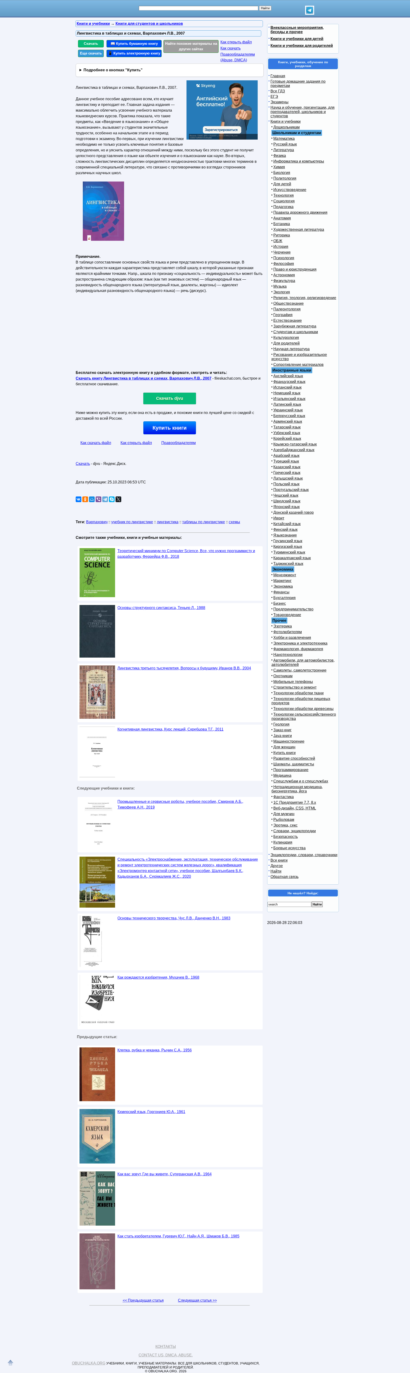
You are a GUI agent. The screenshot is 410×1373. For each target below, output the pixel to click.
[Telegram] (105, 499)
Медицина (282, 775)
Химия (279, 167)
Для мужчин (283, 814)
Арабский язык (286, 456)
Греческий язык (286, 473)
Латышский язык (288, 478)
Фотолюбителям (287, 632)
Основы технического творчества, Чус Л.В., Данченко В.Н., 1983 (173, 918)
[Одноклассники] (85, 499)
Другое (276, 866)
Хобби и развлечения (292, 638)
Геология (281, 724)
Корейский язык (287, 438)
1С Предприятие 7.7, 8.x (294, 802)
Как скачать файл (95, 443)
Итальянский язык (289, 399)
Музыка (280, 286)
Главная (277, 76)
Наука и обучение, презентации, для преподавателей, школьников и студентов (302, 111)
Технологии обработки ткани (298, 693)
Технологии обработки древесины (303, 709)
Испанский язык (287, 387)
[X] (118, 499)
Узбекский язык (286, 433)
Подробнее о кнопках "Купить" (113, 70)
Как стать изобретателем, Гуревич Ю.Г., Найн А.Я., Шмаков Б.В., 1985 (178, 1236)
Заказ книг (282, 730)
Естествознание (287, 320)
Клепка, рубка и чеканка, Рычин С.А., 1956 (154, 1050)
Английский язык (288, 376)
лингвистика (167, 522)
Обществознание (288, 303)
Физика (279, 156)
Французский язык (289, 382)
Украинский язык (288, 410)
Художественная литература (298, 229)
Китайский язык (287, 524)
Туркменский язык (289, 552)
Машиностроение (288, 741)
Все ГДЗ (277, 91)
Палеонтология (287, 309)
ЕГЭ (274, 97)
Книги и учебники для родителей (301, 46)
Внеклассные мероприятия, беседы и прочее (297, 30)
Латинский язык (287, 404)
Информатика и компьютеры (298, 161)
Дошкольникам (286, 127)
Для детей (282, 184)
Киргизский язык (287, 547)
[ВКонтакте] (78, 499)
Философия (283, 264)
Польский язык (286, 484)
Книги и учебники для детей (296, 39)
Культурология (286, 338)
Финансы (281, 592)
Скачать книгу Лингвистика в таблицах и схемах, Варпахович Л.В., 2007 (143, 378)
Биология (281, 173)
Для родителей (286, 343)
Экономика (283, 586)
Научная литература (291, 349)
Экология (281, 292)
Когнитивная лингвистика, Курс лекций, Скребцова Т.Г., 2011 (170, 729)
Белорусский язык (289, 416)
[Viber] (98, 499)
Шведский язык (286, 501)
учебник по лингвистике (132, 522)
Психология (283, 258)
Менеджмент (284, 575)
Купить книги (170, 428)
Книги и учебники (285, 121)
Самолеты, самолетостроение (299, 670)
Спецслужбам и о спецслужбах (300, 781)
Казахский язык (286, 467)
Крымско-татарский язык (295, 444)
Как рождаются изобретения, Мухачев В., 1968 (158, 977)
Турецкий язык (286, 461)
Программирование (290, 770)
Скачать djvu (169, 398)
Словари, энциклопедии (294, 831)
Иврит (278, 518)
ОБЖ (277, 241)
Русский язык (285, 144)
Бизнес (279, 603)
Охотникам (283, 676)
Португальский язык (291, 490)
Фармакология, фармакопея (298, 649)
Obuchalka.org (88, 1363)
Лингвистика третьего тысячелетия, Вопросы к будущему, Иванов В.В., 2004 (184, 668)
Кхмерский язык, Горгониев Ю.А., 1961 (151, 1112)
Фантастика (283, 797)
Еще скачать (91, 53)
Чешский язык (285, 495)
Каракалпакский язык (292, 558)
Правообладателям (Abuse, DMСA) (237, 57)
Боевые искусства (289, 848)
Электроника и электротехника (300, 643)
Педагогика (283, 207)
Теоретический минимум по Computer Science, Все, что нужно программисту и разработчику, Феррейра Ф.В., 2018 (186, 554)
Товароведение (287, 615)
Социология (284, 201)
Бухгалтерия (284, 598)
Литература (283, 150)
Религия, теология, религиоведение (304, 298)
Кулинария (282, 842)
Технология (283, 195)
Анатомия (282, 218)
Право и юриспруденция (295, 269)
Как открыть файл (236, 42)
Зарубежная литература (294, 326)
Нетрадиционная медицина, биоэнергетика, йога (297, 789)
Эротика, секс (285, 825)
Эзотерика (282, 626)
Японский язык (286, 507)
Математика (284, 138)
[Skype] (112, 499)
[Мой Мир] (92, 499)
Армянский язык (287, 421)
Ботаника (281, 224)
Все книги (279, 860)
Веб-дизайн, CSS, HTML (294, 808)
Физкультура (284, 281)
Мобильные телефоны (293, 682)
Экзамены (279, 102)
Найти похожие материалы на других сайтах (191, 46)
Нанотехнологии (288, 655)
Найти (275, 871)
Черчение (282, 252)
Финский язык (285, 529)
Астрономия (284, 275)
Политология (284, 178)
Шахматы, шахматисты (293, 764)
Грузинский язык (287, 541)
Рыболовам (283, 820)
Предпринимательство (293, 609)
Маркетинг (282, 581)
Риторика (281, 235)
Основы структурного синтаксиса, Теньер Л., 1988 (161, 608)
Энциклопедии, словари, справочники (303, 855)
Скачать (91, 43)
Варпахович (96, 522)
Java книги (282, 736)
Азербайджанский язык (293, 450)
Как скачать (230, 48)
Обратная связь (284, 877)
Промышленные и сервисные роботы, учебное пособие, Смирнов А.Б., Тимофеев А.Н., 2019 (180, 804)
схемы (234, 522)
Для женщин (284, 747)
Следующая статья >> (197, 1300)
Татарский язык (287, 427)
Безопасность (285, 837)
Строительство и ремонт (295, 687)
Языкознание (285, 535)
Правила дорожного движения (300, 212)
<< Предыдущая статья (143, 1300)
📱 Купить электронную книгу (134, 53)
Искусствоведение (289, 190)
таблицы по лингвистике (203, 522)
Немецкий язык (286, 393)
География (283, 315)
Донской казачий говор (293, 512)
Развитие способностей (294, 758)
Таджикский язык (288, 564)
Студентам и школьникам (295, 332)
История (280, 247)
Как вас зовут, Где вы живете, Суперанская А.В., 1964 (164, 1174)
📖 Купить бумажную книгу (134, 43)
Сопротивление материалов (298, 365)
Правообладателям (178, 443)
